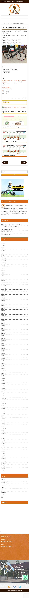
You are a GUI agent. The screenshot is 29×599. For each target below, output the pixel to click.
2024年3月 (3, 308)
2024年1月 (3, 313)
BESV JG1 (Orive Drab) (20, 80)
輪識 (2, 497)
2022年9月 (3, 345)
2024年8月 (3, 295)
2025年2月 (3, 280)
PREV (4, 162)
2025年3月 (3, 278)
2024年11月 (3, 288)
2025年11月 (3, 260)
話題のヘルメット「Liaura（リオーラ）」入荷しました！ (14, 112)
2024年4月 (3, 305)
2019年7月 (3, 441)
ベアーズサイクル (14, 9)
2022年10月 (3, 343)
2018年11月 (3, 461)
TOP (27, 582)
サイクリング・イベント (5, 484)
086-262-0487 (21, 572)
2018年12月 (3, 458)
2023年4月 (3, 328)
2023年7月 (3, 323)
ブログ (2, 487)
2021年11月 (3, 370)
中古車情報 (3, 492)
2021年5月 (3, 385)
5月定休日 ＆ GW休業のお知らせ (9, 155)
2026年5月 (3, 245)
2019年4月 (3, 448)
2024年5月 (3, 303)
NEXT (24, 162)
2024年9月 (3, 293)
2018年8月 (3, 468)
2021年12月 (3, 368)
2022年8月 (3, 348)
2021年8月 (3, 378)
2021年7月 (3, 380)
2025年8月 (3, 268)
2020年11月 (3, 400)
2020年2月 (3, 423)
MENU (3, 18)
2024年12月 (3, 285)
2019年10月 (3, 433)
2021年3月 (3, 390)
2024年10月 (3, 290)
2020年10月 (3, 403)
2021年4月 (3, 388)
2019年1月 (3, 456)
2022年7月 (3, 350)
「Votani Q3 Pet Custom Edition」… (11, 127)
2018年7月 (3, 471)
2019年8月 (3, 438)
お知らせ (3, 479)
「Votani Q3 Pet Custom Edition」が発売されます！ (10, 226)
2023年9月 (3, 318)
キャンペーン (3, 482)
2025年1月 (3, 283)
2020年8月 (3, 408)
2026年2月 (3, 253)
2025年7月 (3, 270)
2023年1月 (3, 335)
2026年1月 (3, 255)
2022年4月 (3, 358)
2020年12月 (3, 398)
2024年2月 (3, 310)
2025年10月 (3, 263)
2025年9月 (3, 265)
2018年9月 (3, 466)
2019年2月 (3, 453)
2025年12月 (3, 258)
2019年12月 (3, 428)
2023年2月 (3, 333)
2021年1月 (3, 395)
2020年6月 (3, 413)
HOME (3, 23)
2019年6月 (3, 443)
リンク (2, 489)
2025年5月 (3, 273)
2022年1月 (3, 365)
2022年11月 (3, 340)
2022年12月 (3, 338)
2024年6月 (3, 300)
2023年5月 (3, 325)
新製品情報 (3, 494)
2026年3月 (3, 250)
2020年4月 (3, 418)
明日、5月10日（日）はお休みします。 (11, 141)
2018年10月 (3, 463)
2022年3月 (3, 360)
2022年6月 (3, 353)
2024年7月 (3, 298)
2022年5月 (3, 355)
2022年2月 (3, 363)
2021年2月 (3, 393)
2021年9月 (3, 375)
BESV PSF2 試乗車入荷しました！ (7, 234)
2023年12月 (3, 315)
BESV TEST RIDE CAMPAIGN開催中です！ (7, 89)
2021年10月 (3, 373)
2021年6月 (3, 383)
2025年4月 (3, 275)
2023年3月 (3, 330)
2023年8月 (3, 320)
